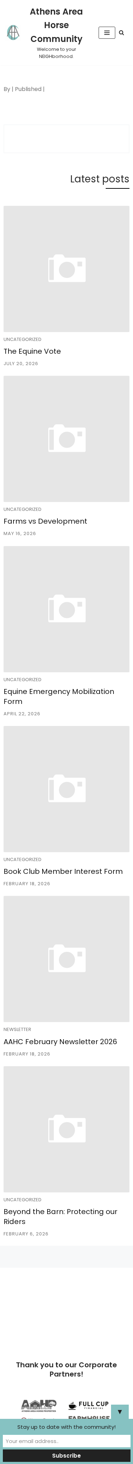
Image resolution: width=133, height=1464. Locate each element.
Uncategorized (22, 339)
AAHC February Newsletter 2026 (60, 1042)
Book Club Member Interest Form (63, 871)
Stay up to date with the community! (66, 1427)
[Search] (121, 32)
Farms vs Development (45, 521)
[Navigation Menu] (107, 33)
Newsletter (17, 1029)
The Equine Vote (32, 351)
